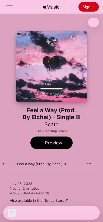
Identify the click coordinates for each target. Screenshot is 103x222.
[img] (51, 6)
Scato (51, 124)
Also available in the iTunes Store (37, 200)
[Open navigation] (9, 7)
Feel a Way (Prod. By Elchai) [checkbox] (40, 164)
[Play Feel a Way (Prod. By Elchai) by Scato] (12, 164)
